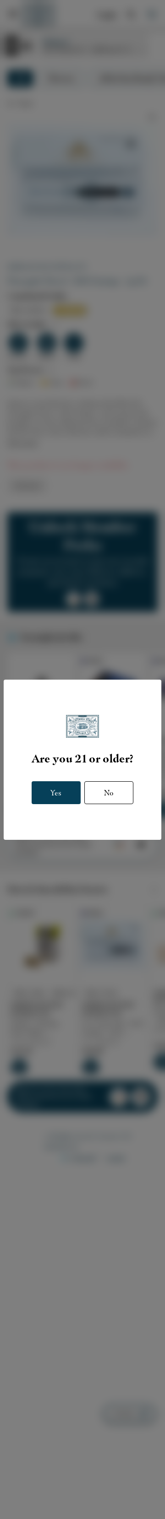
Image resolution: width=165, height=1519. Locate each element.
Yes (55, 793)
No (109, 793)
